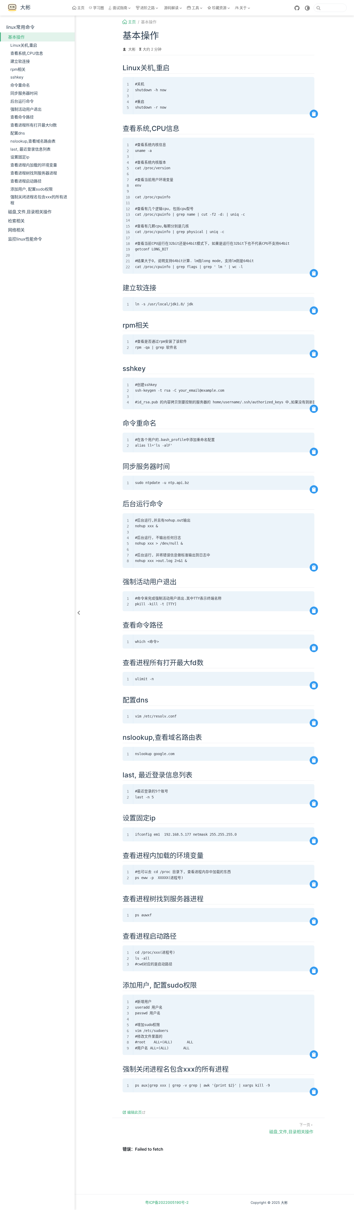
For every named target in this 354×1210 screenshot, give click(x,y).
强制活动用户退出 (25, 109)
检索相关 (16, 220)
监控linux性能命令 (25, 239)
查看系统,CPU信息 (26, 53)
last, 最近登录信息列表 (30, 149)
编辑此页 (136, 1112)
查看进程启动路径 (25, 181)
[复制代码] (314, 114)
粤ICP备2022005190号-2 (167, 1202)
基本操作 (16, 37)
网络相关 (16, 230)
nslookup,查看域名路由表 (32, 141)
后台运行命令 (22, 101)
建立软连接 (20, 61)
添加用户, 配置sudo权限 (31, 189)
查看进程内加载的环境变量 (33, 165)
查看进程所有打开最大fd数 (33, 125)
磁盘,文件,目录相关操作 (30, 211)
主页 (80, 7)
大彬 (132, 49)
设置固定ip (19, 156)
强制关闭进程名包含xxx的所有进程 (38, 199)
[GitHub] (297, 8)
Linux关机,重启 (23, 45)
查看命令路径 (22, 117)
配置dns (17, 133)
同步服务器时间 (24, 93)
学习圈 (98, 7)
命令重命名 (20, 85)
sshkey (16, 77)
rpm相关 (17, 69)
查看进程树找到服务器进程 (33, 173)
